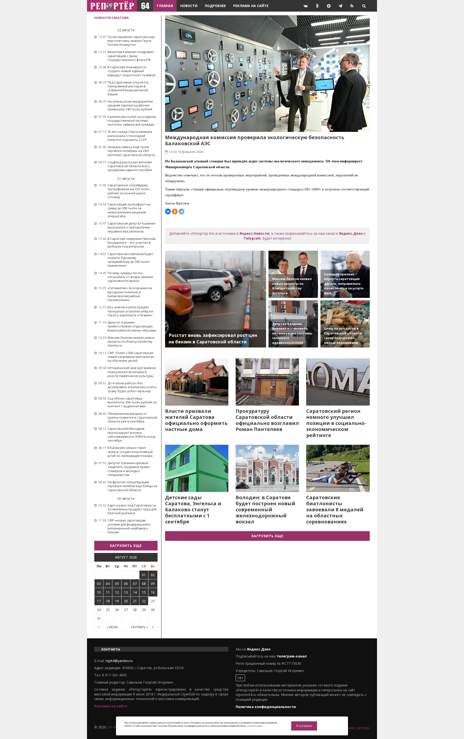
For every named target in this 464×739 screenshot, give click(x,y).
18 (108, 601)
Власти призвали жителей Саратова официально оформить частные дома (196, 420)
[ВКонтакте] (168, 211)
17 (99, 601)
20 (126, 601)
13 (126, 592)
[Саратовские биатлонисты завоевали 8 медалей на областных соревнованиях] (338, 468)
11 (108, 592)
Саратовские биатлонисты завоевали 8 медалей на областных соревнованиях (334, 509)
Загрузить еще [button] (126, 545)
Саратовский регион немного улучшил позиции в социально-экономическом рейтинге (336, 423)
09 (153, 583)
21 (135, 601)
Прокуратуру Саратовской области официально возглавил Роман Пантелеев (267, 420)
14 (135, 592)
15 (144, 592)
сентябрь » (139, 627)
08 (144, 583)
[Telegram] (181, 211)
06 (126, 583)
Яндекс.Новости (254, 233)
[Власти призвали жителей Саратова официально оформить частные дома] (196, 382)
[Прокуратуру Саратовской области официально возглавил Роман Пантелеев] (267, 382)
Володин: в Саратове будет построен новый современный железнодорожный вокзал (265, 509)
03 (99, 583)
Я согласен (304, 726)
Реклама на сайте (250, 5)
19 (117, 601)
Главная (165, 5)
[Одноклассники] (175, 211)
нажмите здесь (255, 725)
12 (117, 592)
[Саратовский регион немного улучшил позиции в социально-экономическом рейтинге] (338, 382)
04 (108, 583)
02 (153, 575)
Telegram (252, 238)
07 (135, 583)
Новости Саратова (111, 17)
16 (153, 592)
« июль (112, 627)
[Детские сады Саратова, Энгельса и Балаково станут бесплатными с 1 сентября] (196, 468)
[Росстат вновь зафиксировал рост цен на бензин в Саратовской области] (215, 299)
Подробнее (215, 5)
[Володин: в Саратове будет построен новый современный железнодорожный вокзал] (267, 468)
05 (117, 583)
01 (144, 575)
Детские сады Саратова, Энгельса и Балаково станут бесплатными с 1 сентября (193, 509)
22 (144, 601)
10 (99, 592)
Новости (188, 5)
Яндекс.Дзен (350, 233)
